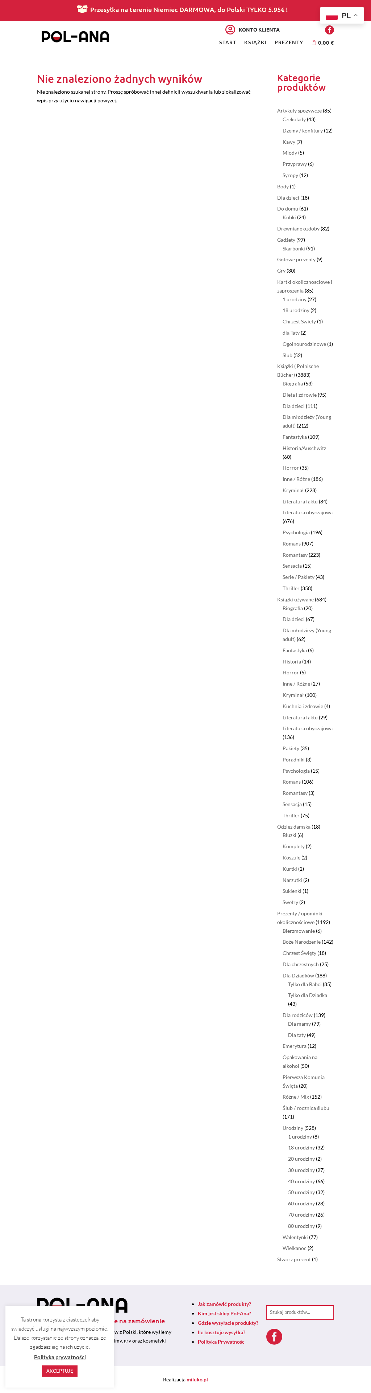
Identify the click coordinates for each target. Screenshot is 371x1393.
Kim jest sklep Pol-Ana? (224, 1313)
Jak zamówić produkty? (224, 1304)
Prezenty (289, 42)
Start (227, 42)
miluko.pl (197, 1379)
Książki (255, 42)
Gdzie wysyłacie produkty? (228, 1323)
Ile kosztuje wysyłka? (221, 1332)
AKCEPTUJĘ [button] (59, 1371)
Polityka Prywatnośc (221, 1342)
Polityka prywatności (60, 1357)
